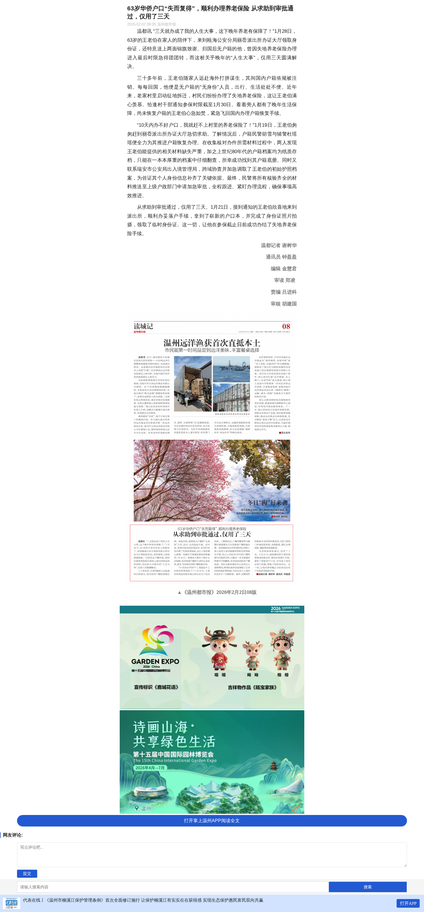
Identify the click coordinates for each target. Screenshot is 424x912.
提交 (27, 873)
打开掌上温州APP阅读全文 (212, 820)
